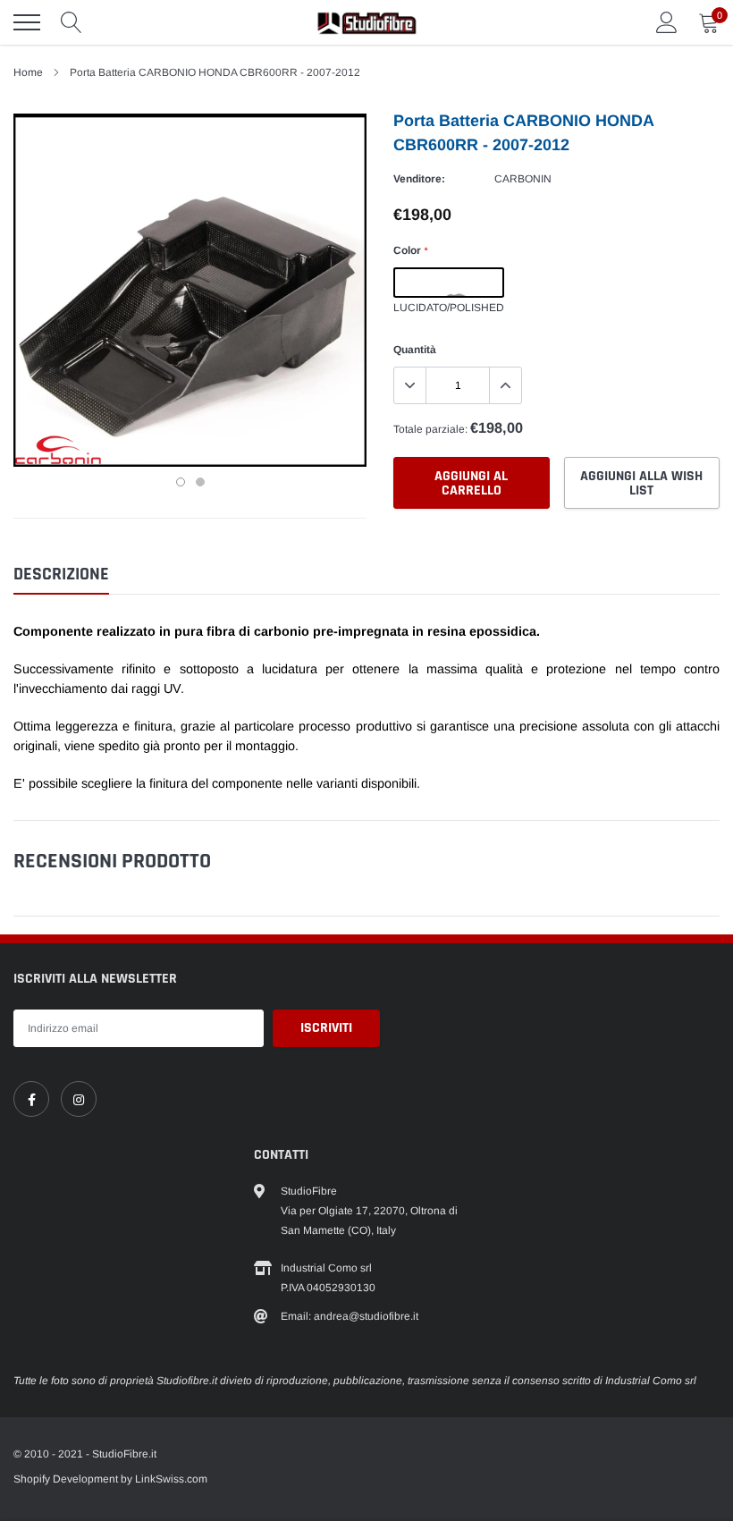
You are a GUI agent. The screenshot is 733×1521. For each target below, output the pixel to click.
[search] (71, 22)
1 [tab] (180, 481)
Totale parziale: (430, 429)
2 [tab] (200, 481)
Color (410, 250)
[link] (31, 1099)
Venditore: (419, 179)
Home (28, 72)
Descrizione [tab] (61, 574)
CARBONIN (523, 179)
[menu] (26, 22)
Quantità (414, 349)
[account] (667, 22)
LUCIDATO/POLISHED (448, 282)
